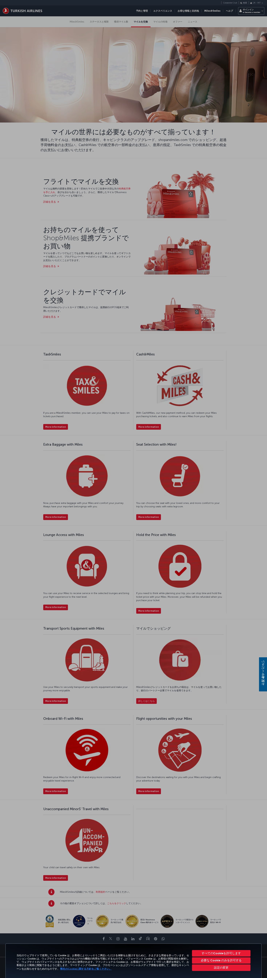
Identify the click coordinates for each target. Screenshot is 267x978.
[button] (221, 967)
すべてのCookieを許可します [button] (221, 953)
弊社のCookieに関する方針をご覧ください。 (86, 968)
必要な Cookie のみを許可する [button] (221, 960)
